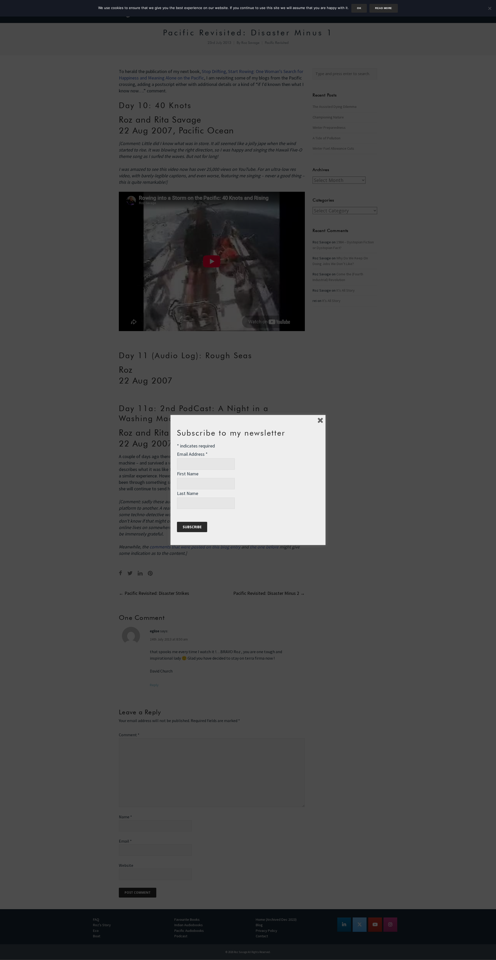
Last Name (187, 493)
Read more (383, 8)
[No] (489, 8)
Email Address (192, 454)
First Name (187, 474)
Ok (359, 8)
